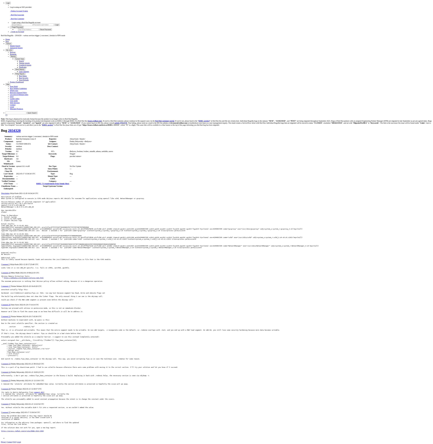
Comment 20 (5, 305)
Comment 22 (5, 316)
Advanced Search (16, 48)
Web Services (15, 103)
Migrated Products (16, 109)
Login (8, 3)
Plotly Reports (20, 74)
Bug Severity (23, 78)
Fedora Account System (19, 11)
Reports (13, 56)
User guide (14, 101)
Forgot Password (17, 27)
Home (7, 39)
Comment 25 (5, 381)
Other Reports (19, 69)
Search (8, 44)
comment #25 (39, 392)
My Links (9, 50)
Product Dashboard (17, 82)
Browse (12, 52)
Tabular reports (24, 63)
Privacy (3, 442)
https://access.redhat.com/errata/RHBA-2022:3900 (22, 431)
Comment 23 (5, 364)
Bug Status (23, 76)
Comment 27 (5, 404)
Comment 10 (5, 273)
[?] (6, 115)
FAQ (12, 97)
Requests (13, 54)
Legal (12, 107)
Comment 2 (5, 264)
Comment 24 (5, 372)
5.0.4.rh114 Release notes (19, 95)
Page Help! (14, 86)
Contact (12, 105)
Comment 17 (5, 286)
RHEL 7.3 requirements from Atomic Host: (52, 184)
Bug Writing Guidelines (18, 88)
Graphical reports (25, 65)
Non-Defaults (24, 80)
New (7, 41)
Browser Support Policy (18, 93)
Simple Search (15, 46)
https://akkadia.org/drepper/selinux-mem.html (24, 278)
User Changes (24, 72)
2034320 (14, 130)
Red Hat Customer (17, 19)
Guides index (14, 99)
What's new (14, 91)
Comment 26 (5, 389)
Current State (19, 59)
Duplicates (22, 67)
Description (5, 193)
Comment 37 (5, 412)
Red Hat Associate (17, 15)
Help (7, 84)
